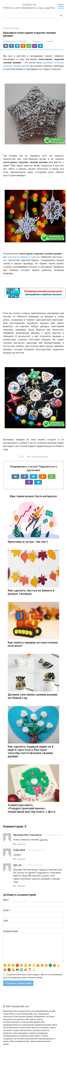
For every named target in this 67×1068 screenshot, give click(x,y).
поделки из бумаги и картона (23, 257)
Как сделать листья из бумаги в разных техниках (31, 592)
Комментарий (10, 931)
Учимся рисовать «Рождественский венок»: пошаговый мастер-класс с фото (31, 808)
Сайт (5, 920)
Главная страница (11, 28)
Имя (6, 899)
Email (6, 910)
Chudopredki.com (29, 4)
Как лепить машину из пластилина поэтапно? (33, 644)
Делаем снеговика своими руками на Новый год (32, 696)
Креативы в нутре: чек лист (28, 541)
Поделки (36, 41)
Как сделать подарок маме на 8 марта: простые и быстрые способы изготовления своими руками (30, 751)
